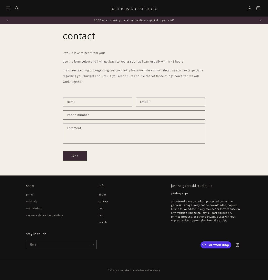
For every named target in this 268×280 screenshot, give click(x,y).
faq (100, 215)
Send (74, 156)
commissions (34, 208)
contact (103, 201)
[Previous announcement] (7, 20)
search (102, 222)
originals (31, 201)
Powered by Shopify (150, 270)
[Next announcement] (260, 20)
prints (30, 194)
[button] (8, 8)
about (102, 194)
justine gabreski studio (128, 270)
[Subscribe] (92, 244)
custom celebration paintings (45, 215)
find (100, 208)
